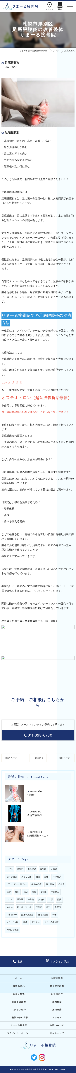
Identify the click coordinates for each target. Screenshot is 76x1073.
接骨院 (39, 907)
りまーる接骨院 (51, 922)
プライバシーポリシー (17, 884)
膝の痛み (50, 884)
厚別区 (20, 899)
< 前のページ (10, 758)
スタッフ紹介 (13, 922)
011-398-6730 (39, 735)
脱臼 (26, 892)
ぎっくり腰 (26, 876)
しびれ (10, 869)
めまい (10, 907)
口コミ (10, 899)
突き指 (41, 899)
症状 (25, 922)
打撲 (51, 899)
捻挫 (59, 899)
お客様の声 (12, 914)
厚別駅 (43, 869)
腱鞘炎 (44, 892)
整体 (46, 876)
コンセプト (58, 876)
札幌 (34, 892)
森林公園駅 (12, 876)
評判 (48, 907)
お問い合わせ (13, 930)
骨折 (17, 892)
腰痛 (38, 876)
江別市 (20, 869)
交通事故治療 (27, 914)
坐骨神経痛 (36, 884)
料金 (54, 914)
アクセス (36, 922)
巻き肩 (61, 884)
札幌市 (58, 907)
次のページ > (65, 758)
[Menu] (70, 6)
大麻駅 (54, 869)
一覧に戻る (38, 758)
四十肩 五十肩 (24, 907)
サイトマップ (57, 1033)
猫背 (9, 892)
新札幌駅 (32, 869)
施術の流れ (43, 914)
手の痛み (55, 892)
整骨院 (31, 899)
